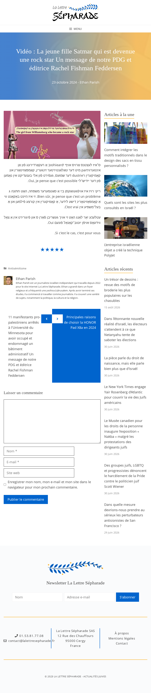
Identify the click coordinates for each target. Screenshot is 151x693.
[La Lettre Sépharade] (75, 12)
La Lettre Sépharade (67, 676)
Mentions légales (121, 638)
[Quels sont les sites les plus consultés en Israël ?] (125, 194)
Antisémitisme (17, 268)
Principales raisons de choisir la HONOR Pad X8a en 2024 (80, 322)
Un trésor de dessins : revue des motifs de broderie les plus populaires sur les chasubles (121, 290)
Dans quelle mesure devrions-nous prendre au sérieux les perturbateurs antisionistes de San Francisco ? (124, 515)
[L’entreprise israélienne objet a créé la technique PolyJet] (125, 236)
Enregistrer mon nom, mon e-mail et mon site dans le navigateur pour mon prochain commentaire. (49, 484)
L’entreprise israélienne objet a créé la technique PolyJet (123, 250)
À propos (122, 633)
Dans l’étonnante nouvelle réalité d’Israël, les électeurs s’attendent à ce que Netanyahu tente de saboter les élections (125, 329)
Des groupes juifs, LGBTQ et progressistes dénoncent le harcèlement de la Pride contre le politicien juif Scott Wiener (125, 476)
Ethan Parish (89, 82)
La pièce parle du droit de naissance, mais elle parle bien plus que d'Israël (124, 363)
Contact (122, 643)
